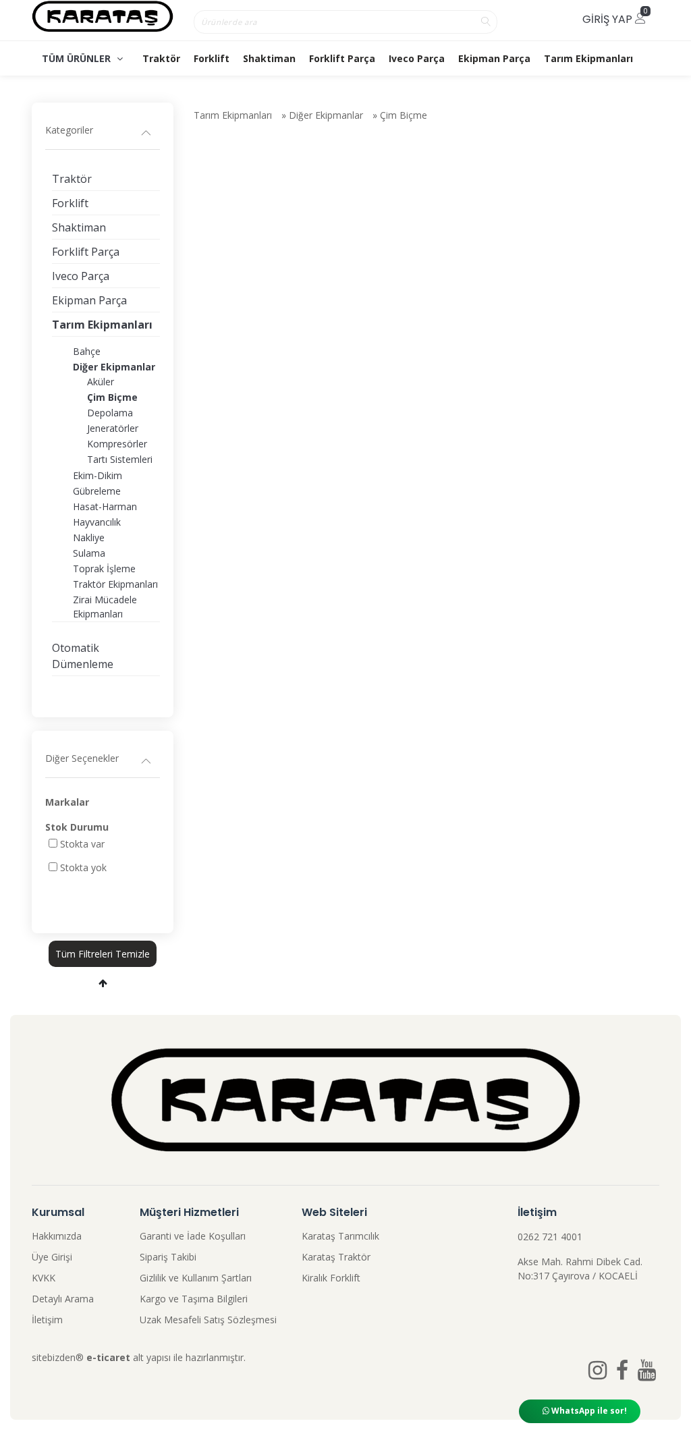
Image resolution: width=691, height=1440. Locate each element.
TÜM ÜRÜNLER (77, 58)
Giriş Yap (608, 19)
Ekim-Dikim (97, 475)
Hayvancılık (97, 522)
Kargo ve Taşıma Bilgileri (194, 1298)
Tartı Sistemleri (120, 459)
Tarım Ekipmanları (588, 58)
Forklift (211, 58)
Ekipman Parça (494, 58)
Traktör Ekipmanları (115, 584)
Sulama (89, 553)
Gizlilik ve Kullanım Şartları (196, 1277)
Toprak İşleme (104, 568)
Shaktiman (269, 58)
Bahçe (87, 351)
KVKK (43, 1277)
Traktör (161, 58)
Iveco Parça (417, 58)
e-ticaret (108, 1357)
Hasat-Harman (105, 506)
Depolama (110, 412)
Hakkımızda (57, 1235)
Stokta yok (83, 867)
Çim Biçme (403, 115)
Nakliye (89, 537)
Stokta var (82, 843)
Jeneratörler (112, 428)
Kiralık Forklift (331, 1277)
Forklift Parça (342, 58)
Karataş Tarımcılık (340, 1235)
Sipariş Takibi (168, 1256)
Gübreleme (97, 490)
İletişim (47, 1319)
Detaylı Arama (63, 1298)
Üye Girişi (52, 1256)
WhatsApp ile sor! (588, 1410)
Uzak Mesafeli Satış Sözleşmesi (208, 1319)
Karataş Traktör (336, 1256)
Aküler (100, 381)
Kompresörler (117, 443)
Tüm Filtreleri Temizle (102, 953)
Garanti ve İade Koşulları (193, 1235)
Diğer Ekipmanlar (326, 115)
